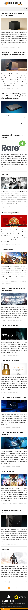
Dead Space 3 (6, 549)
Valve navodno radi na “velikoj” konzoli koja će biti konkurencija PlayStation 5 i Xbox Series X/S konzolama (13, 96)
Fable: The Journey (8, 471)
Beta (18, 320)
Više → (3, 44)
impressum (4, 603)
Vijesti (19, 47)
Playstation (24, 206)
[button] (24, 9)
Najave (21, 320)
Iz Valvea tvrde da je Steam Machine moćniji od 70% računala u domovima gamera (13, 55)
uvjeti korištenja (10, 603)
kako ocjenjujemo (17, 603)
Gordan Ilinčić (12, 47)
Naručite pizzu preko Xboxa (10, 213)
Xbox (6, 207)
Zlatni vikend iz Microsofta (10, 360)
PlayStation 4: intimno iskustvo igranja (14, 397)
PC (17, 47)
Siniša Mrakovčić (12, 169)
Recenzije (4, 283)
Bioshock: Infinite (7, 250)
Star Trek (5, 174)
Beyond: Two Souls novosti (10, 325)
